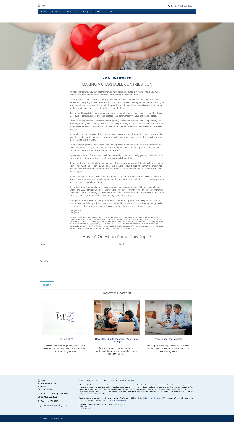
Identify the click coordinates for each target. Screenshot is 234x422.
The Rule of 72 (65, 338)
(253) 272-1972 (181, 6)
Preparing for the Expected (168, 338)
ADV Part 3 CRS (84, 409)
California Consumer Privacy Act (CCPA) (151, 398)
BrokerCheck (129, 380)
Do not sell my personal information (116, 400)
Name (42, 244)
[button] (56, 11)
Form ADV (83, 407)
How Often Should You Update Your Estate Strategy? (117, 340)
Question (44, 261)
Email (121, 244)
